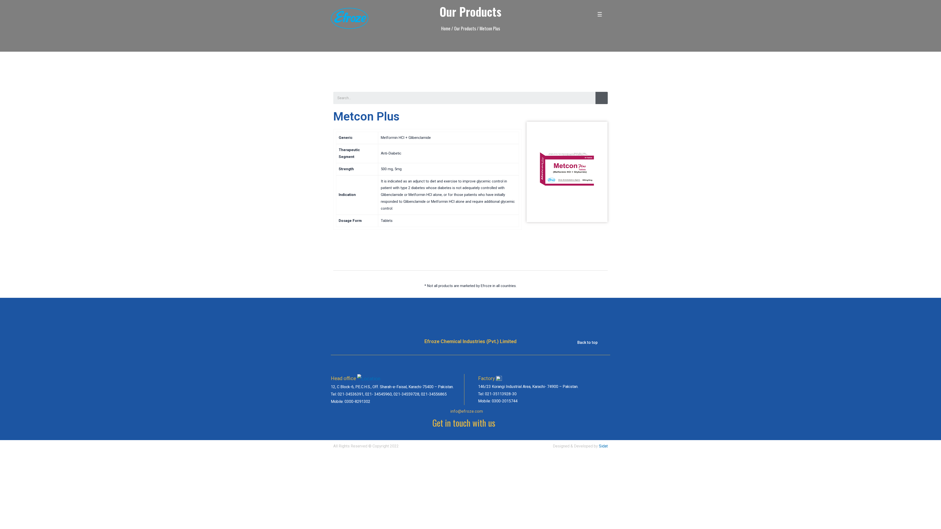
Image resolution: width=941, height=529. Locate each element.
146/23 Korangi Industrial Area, (505, 386)
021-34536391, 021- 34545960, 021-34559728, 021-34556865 (392, 394)
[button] (589, 343)
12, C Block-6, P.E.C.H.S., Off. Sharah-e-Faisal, (370, 387)
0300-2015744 (505, 401)
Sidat (603, 446)
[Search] (601, 98)
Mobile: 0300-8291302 (350, 401)
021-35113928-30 (501, 394)
